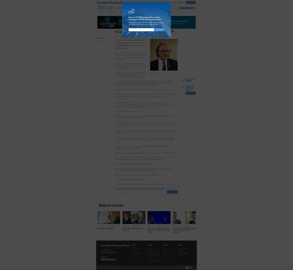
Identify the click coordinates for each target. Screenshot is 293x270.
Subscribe (159, 29)
